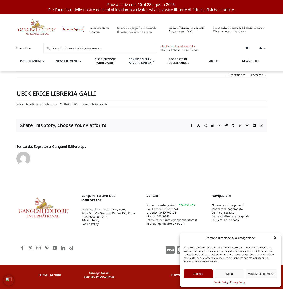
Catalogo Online (99, 273)
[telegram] (71, 248)
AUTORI (214, 61)
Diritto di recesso (223, 212)
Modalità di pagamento (227, 209)
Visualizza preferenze (261, 273)
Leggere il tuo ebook (225, 220)
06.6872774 (170, 209)
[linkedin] (63, 248)
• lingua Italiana (170, 50)
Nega (229, 273)
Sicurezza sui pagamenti (228, 205)
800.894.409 (187, 205)
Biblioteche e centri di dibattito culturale (239, 28)
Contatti (95, 32)
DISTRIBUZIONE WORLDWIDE (105, 61)
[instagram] (38, 248)
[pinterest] (47, 248)
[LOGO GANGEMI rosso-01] (37, 16)
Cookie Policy (221, 282)
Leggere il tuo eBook (180, 31)
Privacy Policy (237, 282)
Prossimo (256, 75)
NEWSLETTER (251, 61)
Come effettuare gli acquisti (186, 28)
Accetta (198, 273)
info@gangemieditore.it (181, 220)
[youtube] (55, 248)
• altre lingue (190, 50)
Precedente (236, 75)
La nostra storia (99, 28)
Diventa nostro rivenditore (229, 31)
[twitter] (30, 248)
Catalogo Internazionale (99, 276)
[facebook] (22, 248)
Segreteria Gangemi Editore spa (38, 104)
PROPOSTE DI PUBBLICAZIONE (178, 61)
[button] (275, 238)
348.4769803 (167, 212)
